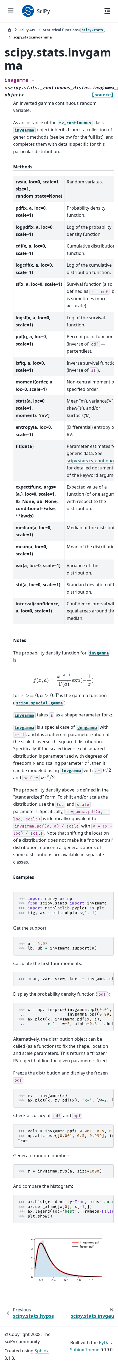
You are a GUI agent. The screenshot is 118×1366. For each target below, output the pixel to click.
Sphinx (42, 1351)
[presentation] (63, 680)
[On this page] (107, 11)
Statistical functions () (74, 29)
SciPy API (27, 29)
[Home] (9, 30)
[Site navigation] (10, 11)
